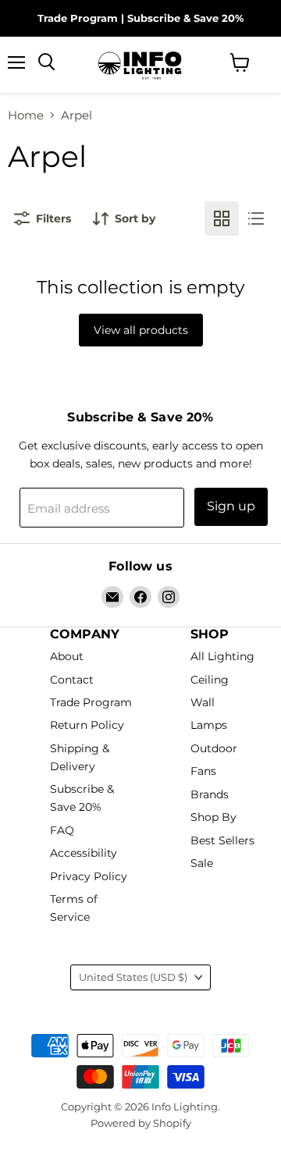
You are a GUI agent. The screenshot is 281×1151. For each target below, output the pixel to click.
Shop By (213, 818)
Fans (203, 772)
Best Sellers (222, 840)
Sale (201, 864)
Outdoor (213, 748)
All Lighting (222, 657)
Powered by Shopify (141, 1123)
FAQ (62, 830)
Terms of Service (74, 909)
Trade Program (77, 18)
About (67, 657)
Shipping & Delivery (79, 757)
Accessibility (83, 854)
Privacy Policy (88, 876)
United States (133, 977)
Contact (72, 680)
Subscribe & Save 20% (185, 18)
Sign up (231, 506)
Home (26, 115)
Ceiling (209, 680)
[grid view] (222, 218)
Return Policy (87, 726)
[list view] (256, 218)
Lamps (208, 726)
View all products (141, 330)
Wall (202, 702)
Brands (209, 794)
